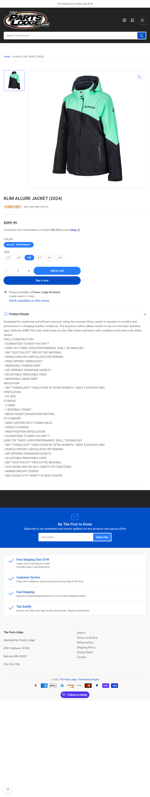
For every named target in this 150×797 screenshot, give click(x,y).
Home (7, 56)
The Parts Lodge (68, 679)
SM (18, 257)
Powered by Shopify (88, 679)
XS (8, 257)
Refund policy (85, 642)
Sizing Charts (85, 652)
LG (39, 257)
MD (29, 257)
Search (81, 632)
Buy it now (42, 280)
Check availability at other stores (29, 300)
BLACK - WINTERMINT (19, 244)
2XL (60, 257)
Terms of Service (87, 637)
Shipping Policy (86, 647)
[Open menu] (142, 20)
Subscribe (102, 537)
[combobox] (75, 35)
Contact (82, 657)
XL (49, 257)
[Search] (142, 35)
